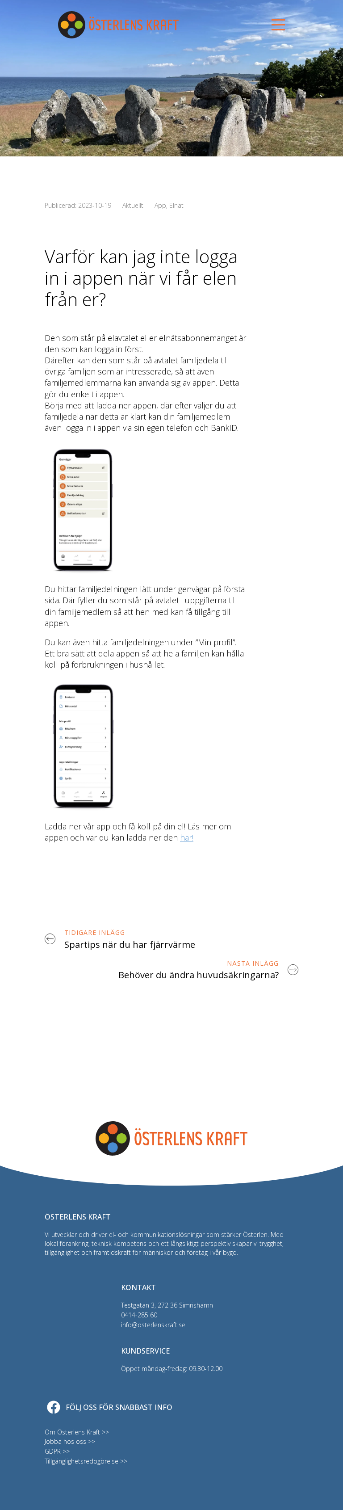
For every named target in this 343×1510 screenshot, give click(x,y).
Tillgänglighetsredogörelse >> (86, 1461)
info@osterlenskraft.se (153, 1325)
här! (186, 837)
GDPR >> (57, 1451)
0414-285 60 (139, 1315)
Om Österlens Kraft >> (77, 1432)
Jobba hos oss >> (70, 1441)
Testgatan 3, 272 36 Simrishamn (167, 1305)
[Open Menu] (278, 25)
